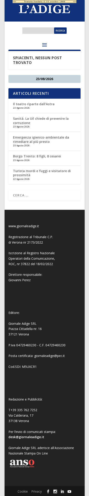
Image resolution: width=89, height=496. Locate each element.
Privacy (36, 491)
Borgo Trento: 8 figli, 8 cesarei (37, 156)
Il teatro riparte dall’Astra (34, 104)
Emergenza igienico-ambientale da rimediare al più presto (41, 139)
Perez (26, 280)
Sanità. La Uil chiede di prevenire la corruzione (41, 120)
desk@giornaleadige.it (26, 437)
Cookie (23, 491)
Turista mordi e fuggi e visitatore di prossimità (42, 173)
